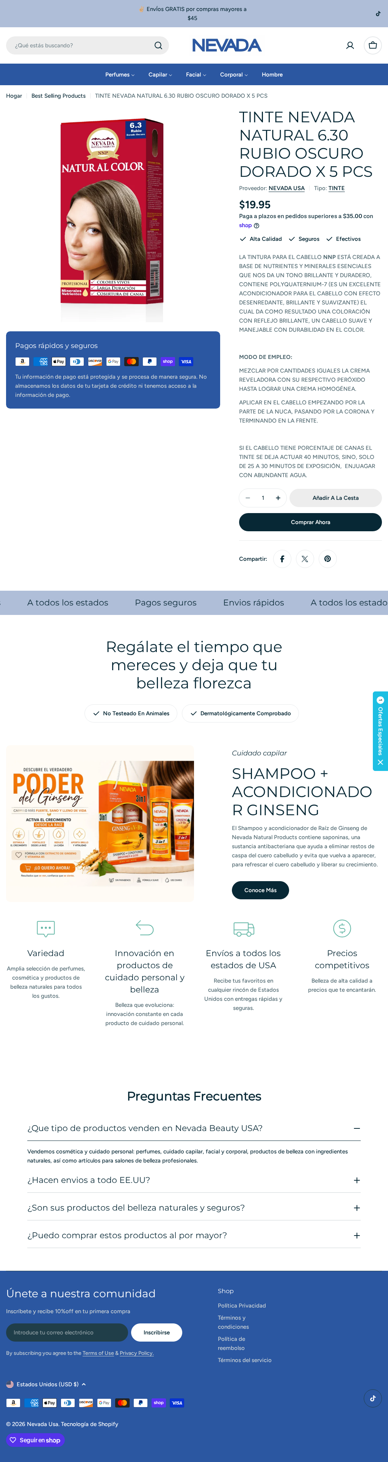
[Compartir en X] (305, 559)
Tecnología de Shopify (89, 1424)
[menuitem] (120, 74)
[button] (380, 731)
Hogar (14, 95)
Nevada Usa (42, 1424)
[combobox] (87, 45)
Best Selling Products (58, 95)
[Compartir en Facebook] (282, 559)
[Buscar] (158, 45)
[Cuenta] (350, 45)
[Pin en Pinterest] (328, 559)
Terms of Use (98, 1353)
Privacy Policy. (137, 1353)
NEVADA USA (287, 188)
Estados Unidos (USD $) (47, 1384)
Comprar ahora (310, 522)
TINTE (337, 188)
